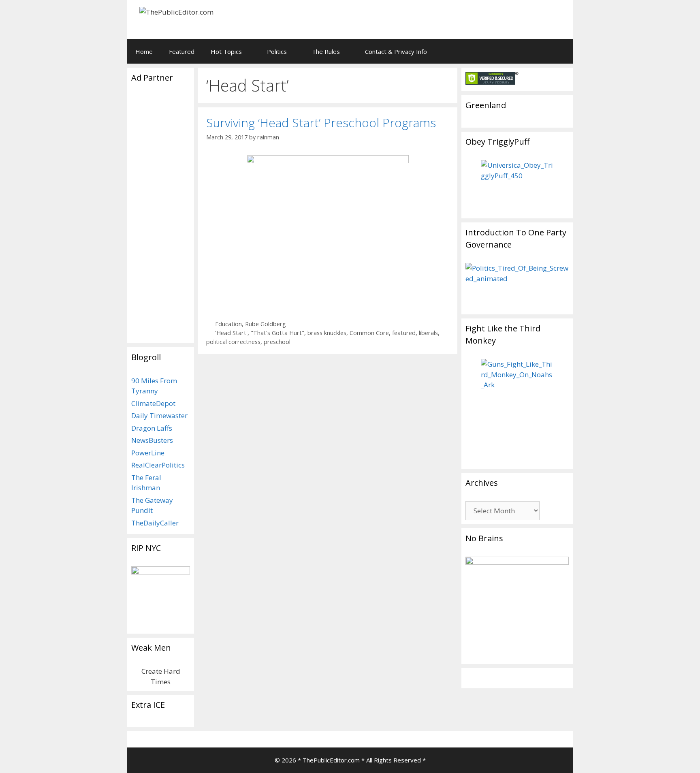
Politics (277, 51)
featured (404, 333)
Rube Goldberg (265, 324)
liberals (428, 333)
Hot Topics (226, 51)
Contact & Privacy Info (396, 51)
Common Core (369, 333)
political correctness (233, 342)
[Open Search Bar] (561, 51)
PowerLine (147, 452)
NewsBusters (152, 440)
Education (228, 324)
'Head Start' (231, 333)
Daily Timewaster (159, 415)
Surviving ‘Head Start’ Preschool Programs (321, 122)
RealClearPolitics (158, 465)
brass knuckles (326, 333)
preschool (277, 342)
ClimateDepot (153, 403)
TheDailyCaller (155, 522)
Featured (181, 51)
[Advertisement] (466, 18)
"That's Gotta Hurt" (277, 333)
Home (144, 51)
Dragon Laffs (151, 428)
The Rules (326, 51)
